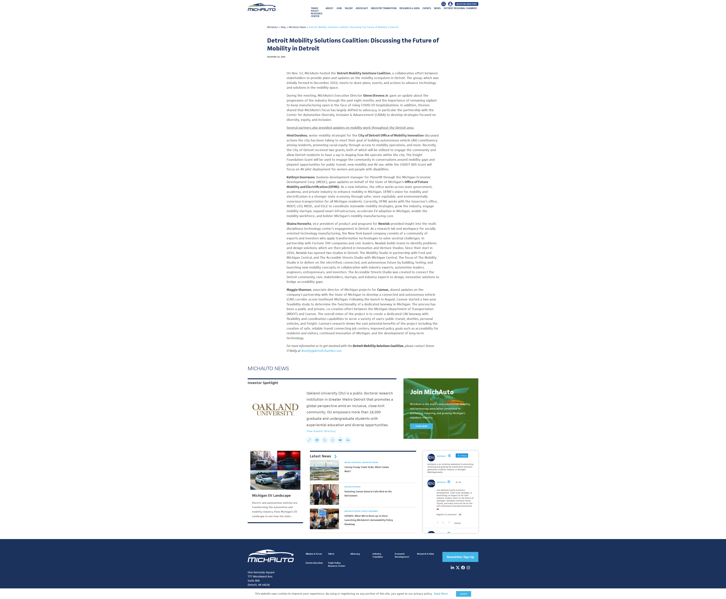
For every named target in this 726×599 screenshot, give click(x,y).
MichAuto (441, 482)
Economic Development (402, 555)
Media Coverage (353, 462)
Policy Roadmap (370, 511)
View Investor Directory (321, 431)
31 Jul (458, 482)
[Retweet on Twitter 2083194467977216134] (444, 522)
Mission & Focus (314, 553)
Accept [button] (463, 594)
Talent (349, 8)
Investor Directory (466, 4)
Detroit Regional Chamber (460, 8)
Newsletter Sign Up (460, 557)
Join (339, 8)
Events (427, 8)
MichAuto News (370, 462)
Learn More (421, 426)
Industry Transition (383, 8)
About (329, 8)
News (437, 8)
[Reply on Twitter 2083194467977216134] (438, 522)
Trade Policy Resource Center (317, 12)
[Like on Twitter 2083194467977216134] (450, 522)
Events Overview (314, 562)
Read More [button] (441, 593)
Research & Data (409, 8)
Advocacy (362, 8)
